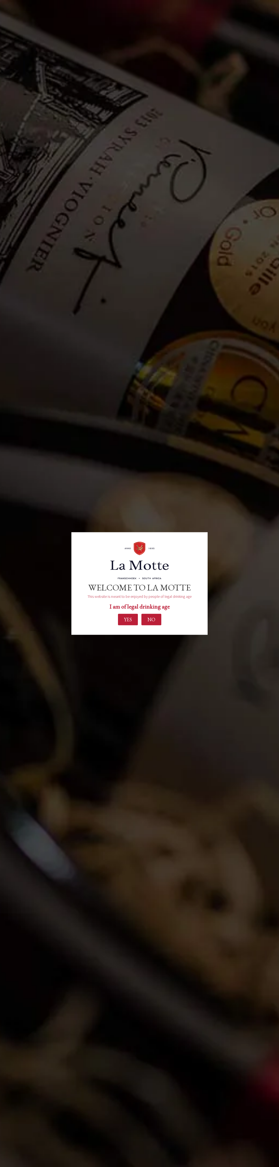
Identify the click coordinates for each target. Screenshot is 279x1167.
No (151, 619)
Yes (128, 619)
